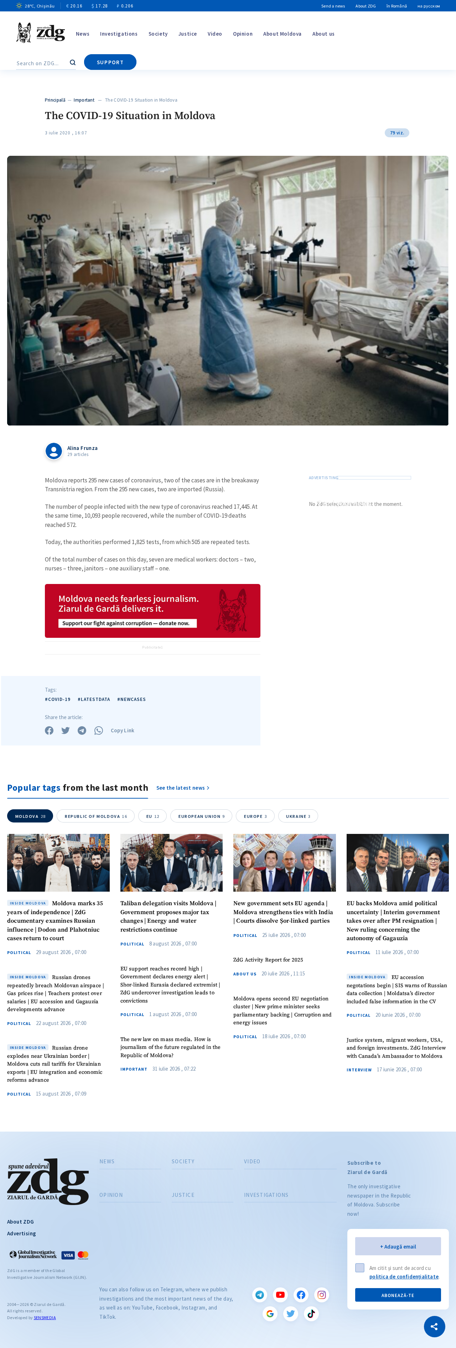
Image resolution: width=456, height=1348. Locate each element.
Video (215, 33)
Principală (55, 100)
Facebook (301, 1294)
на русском (429, 6)
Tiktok (311, 1313)
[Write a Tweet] (65, 730)
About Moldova (282, 33)
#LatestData (94, 699)
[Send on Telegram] (82, 730)
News (82, 33)
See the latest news (180, 788)
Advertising (21, 1233)
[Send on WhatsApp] (99, 730)
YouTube (280, 1294)
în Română (397, 6)
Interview (359, 1070)
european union (201, 816)
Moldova (30, 816)
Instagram (321, 1294)
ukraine (298, 816)
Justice (187, 33)
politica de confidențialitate (404, 1276)
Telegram (259, 1294)
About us (323, 33)
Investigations (119, 33)
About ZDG (366, 6)
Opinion (243, 33)
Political (19, 952)
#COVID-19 (58, 699)
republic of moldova (96, 816)
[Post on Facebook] (49, 730)
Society (158, 33)
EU (153, 816)
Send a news (333, 6)
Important (84, 100)
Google (270, 1313)
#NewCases (131, 699)
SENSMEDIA (45, 1317)
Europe (255, 816)
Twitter (290, 1313)
